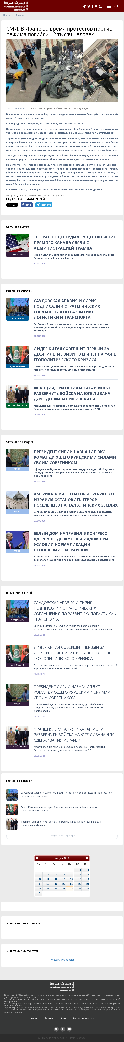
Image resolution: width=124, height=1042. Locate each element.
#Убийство (60, 108)
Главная (33, 1018)
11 (48, 879)
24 (40, 888)
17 (40, 884)
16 (87, 879)
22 (79, 884)
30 (87, 888)
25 (47, 888)
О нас (63, 1018)
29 (79, 888)
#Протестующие (78, 108)
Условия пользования (83, 1018)
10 (40, 879)
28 (71, 888)
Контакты (49, 1018)
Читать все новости (62, 836)
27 (63, 888)
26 (56, 888)
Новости (8, 15)
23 (87, 884)
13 (63, 879)
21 (71, 884)
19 (56, 884)
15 (79, 879)
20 (63, 884)
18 (47, 884)
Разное (20, 15)
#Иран (48, 108)
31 (40, 893)
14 (71, 879)
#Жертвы (36, 108)
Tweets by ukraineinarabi (62, 959)
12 (56, 879)
